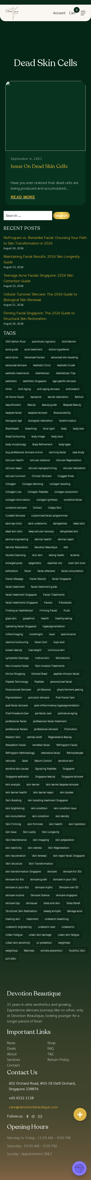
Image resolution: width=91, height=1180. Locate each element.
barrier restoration (58, 397)
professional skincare (46, 729)
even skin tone (77, 563)
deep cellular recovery (41, 531)
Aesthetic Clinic (42, 365)
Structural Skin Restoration (21, 911)
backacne (36, 397)
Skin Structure (14, 863)
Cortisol (37, 507)
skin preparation (65, 839)
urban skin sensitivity (18, 942)
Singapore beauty (45, 776)
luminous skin (56, 650)
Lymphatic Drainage (17, 658)
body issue (57, 436)
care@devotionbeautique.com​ (33, 1106)
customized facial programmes (49, 515)
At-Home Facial (15, 397)
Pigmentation (14, 697)
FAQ (50, 1048)
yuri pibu (11, 958)
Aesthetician (42, 373)
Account (59, 12)
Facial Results (38, 578)
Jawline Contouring (17, 642)
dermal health (43, 539)
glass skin (11, 618)
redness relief (34, 737)
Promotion (70, 729)
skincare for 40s (15, 879)
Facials (48, 602)
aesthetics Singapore (34, 381)
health (45, 618)
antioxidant (72, 389)
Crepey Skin (54, 507)
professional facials (17, 729)
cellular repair (14, 468)
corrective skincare (16, 507)
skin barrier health (16, 792)
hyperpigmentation (54, 626)
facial (27, 571)
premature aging (67, 713)
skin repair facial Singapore (68, 855)
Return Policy (58, 1059)
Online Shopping (15, 673)
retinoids (10, 760)
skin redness (35, 847)
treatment (32, 919)
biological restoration (40, 420)
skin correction (40, 816)
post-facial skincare (17, 705)
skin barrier (33, 784)
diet (66, 547)
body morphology (16, 444)
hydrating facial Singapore (21, 626)
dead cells (79, 523)
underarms (68, 927)
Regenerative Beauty (60, 737)
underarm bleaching (57, 919)
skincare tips (13, 903)
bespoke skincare (37, 412)
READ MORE (23, 197)
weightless (64, 942)
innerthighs (36, 634)
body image (38, 436)
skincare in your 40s (17, 887)
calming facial (57, 452)
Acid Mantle (69, 341)
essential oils (55, 563)
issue (52, 634)
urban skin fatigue (68, 934)
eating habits (56, 555)
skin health (55, 824)
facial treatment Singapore (21, 594)
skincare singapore (66, 895)
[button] (80, 1114)
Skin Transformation (41, 863)
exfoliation (12, 571)
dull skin (37, 555)
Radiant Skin (13, 737)
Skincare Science (40, 895)
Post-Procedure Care (17, 713)
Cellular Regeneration (68, 460)
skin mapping (41, 839)
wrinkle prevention (51, 950)
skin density (62, 816)
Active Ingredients (59, 349)
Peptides (39, 681)
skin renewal (39, 855)
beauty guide (49, 404)
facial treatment (15, 586)
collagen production (66, 491)
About (12, 1053)
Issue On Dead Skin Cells (39, 166)
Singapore (68, 768)
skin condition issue (65, 808)
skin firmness (35, 824)
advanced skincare (16, 365)
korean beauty (14, 650)
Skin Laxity (29, 832)
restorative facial (50, 752)
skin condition (39, 808)
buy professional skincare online (24, 452)
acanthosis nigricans (43, 341)
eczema (74, 555)
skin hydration (77, 824)
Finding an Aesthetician (19, 610)
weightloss (12, 950)
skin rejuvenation (16, 855)
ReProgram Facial (66, 745)
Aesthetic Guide (66, 365)
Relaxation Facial (16, 745)
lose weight (34, 650)
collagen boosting (60, 484)
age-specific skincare (64, 381)
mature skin (42, 658)
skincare (52, 871)
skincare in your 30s (64, 879)
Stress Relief (73, 903)
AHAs (9, 389)
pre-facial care (43, 713)
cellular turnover (15, 476)
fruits (67, 610)
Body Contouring (15, 436)
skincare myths (43, 887)
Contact (13, 1065)
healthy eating (63, 618)
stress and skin (52, 903)
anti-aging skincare (48, 389)
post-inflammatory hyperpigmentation (56, 705)
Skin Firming (13, 824)
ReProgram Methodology (20, 752)
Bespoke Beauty (72, 404)
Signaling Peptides (45, 768)
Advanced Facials (34, 357)
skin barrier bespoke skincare (62, 784)
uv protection (44, 942)
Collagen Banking (32, 484)
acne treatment (33, 349)
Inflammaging (14, 634)
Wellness (29, 950)
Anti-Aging (24, 389)
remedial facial (41, 745)
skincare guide (38, 879)
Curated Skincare (15, 515)
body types (64, 444)
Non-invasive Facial (17, 665)
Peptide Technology (17, 681)
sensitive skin (65, 760)
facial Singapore (61, 578)
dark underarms (37, 523)
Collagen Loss (13, 491)
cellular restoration (74, 468)
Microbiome (63, 658)
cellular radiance (40, 460)
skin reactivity (13, 847)
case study (78, 452)
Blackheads (12, 428)
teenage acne (74, 911)
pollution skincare (38, 697)
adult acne (12, 357)
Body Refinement (42, 444)
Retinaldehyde (75, 752)
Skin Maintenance (16, 839)
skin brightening (15, 808)
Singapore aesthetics (17, 776)
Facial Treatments (53, 594)
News (11, 1042)
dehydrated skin (69, 531)
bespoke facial (14, 412)
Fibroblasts (65, 602)
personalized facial (61, 681)
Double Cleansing (16, 555)
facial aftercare (46, 571)
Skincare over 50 (68, 887)
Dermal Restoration (17, 547)
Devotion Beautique (46, 547)
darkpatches (60, 523)
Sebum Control (43, 760)
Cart (72, 12)
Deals (11, 1048)
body (63, 428)
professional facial (16, 721)
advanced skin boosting (64, 357)
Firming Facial (48, 610)
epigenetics (35, 563)
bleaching (31, 428)
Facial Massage (14, 578)
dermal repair (66, 539)
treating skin (13, 919)
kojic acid (59, 642)
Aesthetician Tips (65, 373)
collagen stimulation (18, 499)
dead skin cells (14, 531)
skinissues (31, 903)
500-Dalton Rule (15, 341)
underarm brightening (19, 927)
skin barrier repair (43, 792)
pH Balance (44, 689)
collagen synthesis (47, 499)
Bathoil (79, 397)
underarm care (46, 927)
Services (13, 1059)
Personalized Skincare (18, 689)
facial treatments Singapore (22, 602)
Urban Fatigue (14, 934)
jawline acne (68, 634)
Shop (51, 1042)
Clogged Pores (66, 476)
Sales (25, 760)
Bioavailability (62, 412)
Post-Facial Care (65, 697)
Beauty (31, 404)
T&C (50, 1053)
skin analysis (13, 784)
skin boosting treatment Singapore (48, 800)
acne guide (12, 349)
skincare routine (15, 895)
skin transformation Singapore (23, 871)
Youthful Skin (77, 950)
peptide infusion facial (66, 673)
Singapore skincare (72, 776)
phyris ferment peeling (70, 689)
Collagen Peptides (38, 491)
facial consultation (72, 571)
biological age (14, 420)
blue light (49, 428)
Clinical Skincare (41, 476)
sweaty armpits (52, 911)
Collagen (11, 484)
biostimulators (67, 420)
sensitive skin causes (17, 768)
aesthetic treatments (17, 373)
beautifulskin (13, 404)
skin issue (11, 832)
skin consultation (16, 816)
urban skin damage (40, 934)
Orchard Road (39, 673)
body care (78, 428)
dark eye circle (14, 523)
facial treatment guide (44, 586)
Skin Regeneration (58, 847)
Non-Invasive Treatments (49, 665)
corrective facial (73, 499)
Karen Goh (41, 642)
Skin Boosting (13, 800)
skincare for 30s (72, 871)
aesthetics (11, 381)
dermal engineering (17, 539)
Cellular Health (15, 460)
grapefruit (29, 618)
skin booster (67, 792)
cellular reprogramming (42, 468)
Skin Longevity (50, 832)
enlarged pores (14, 563)
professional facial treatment (49, 721)
